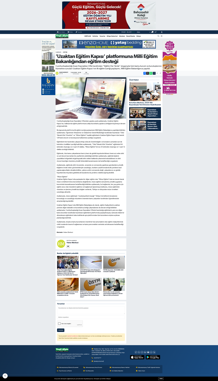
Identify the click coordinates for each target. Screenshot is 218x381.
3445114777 (97, 358)
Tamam (161, 378)
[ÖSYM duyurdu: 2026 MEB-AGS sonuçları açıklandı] (114, 262)
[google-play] (153, 357)
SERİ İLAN (87, 36)
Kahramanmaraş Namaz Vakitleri (121, 367)
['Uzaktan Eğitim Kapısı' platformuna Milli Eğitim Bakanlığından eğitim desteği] (91, 98)
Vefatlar (95, 36)
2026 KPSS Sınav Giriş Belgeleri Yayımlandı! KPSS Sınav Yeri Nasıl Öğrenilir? (90, 271)
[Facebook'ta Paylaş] (144, 73)
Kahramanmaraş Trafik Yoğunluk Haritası (149, 367)
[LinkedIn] (145, 352)
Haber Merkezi (72, 243)
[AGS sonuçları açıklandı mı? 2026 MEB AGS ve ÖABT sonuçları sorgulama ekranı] (68, 284)
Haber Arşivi (141, 370)
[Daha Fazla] (154, 73)
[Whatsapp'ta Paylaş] (150, 73)
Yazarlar (79, 32)
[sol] (48, 67)
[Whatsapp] (151, 352)
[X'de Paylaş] (147, 73)
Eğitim (65, 52)
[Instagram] (142, 352)
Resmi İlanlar (130, 36)
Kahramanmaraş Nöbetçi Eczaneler (68, 367)
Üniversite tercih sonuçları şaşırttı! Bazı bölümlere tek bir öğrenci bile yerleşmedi (113, 293)
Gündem (122, 36)
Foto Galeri (62, 32)
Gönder (60, 330)
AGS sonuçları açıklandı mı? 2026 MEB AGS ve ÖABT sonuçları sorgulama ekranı (67, 293)
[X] (139, 352)
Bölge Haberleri (112, 36)
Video (71, 32)
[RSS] (154, 352)
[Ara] (158, 36)
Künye (139, 36)
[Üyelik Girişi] (161, 32)
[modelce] (109, 44)
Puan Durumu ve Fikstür (65, 370)
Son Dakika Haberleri (117, 370)
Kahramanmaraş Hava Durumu (94, 367)
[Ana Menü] (161, 36)
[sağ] (170, 67)
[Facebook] (135, 352)
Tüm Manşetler (89, 370)
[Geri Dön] (5, 375)
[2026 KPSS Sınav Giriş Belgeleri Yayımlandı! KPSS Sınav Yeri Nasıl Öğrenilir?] (91, 262)
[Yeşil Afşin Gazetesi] (62, 36)
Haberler (58, 52)
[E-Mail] (68, 246)
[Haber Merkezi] (61, 243)
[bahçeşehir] (109, 15)
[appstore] (137, 357)
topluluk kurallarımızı (72, 336)
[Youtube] (148, 352)
